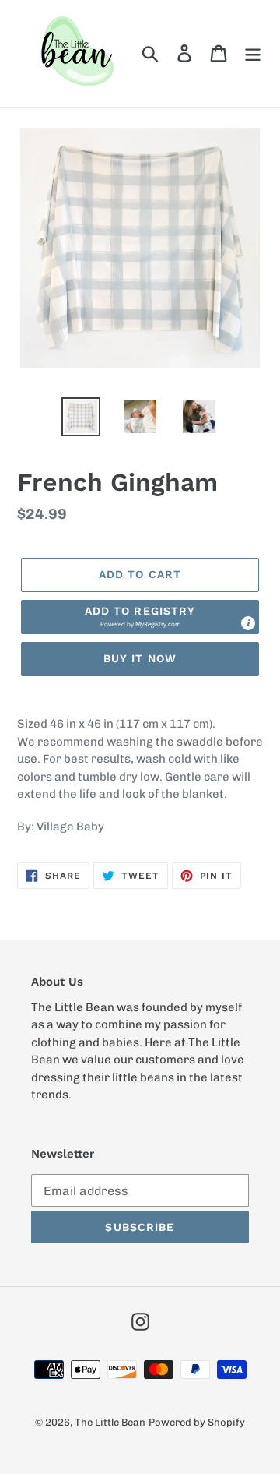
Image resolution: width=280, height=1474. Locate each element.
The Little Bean (110, 1422)
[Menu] (253, 53)
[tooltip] (248, 623)
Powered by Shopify (197, 1422)
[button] (140, 617)
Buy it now (140, 658)
